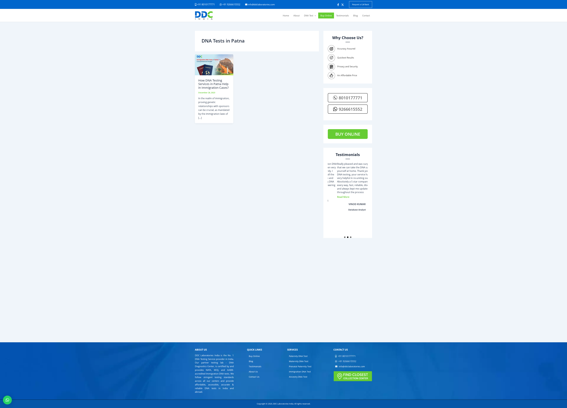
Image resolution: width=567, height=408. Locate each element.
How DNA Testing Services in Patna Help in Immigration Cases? (213, 84)
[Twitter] (342, 4)
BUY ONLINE (347, 134)
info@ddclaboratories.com (261, 4)
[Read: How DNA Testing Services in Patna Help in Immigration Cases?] (214, 64)
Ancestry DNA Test (298, 376)
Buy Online (254, 356)
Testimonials (255, 366)
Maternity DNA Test (298, 361)
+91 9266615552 (231, 4)
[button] (360, 4)
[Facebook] (338, 4)
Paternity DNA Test (298, 356)
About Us (253, 371)
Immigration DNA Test (300, 371)
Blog (251, 361)
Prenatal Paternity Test (300, 366)
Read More (334, 197)
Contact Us (254, 376)
